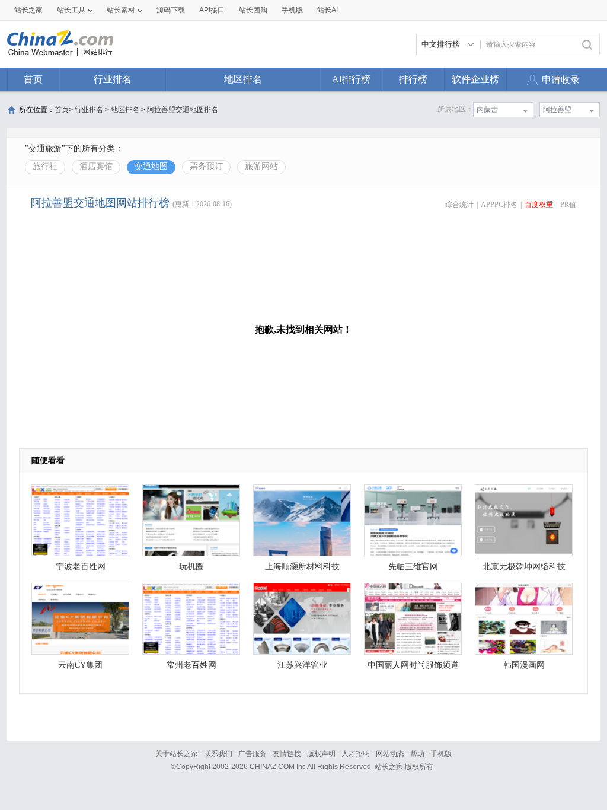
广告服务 (252, 754)
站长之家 (28, 10)
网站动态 (390, 754)
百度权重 (539, 204)
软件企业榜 (475, 79)
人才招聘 (355, 754)
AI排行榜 (351, 79)
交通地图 (151, 166)
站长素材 (121, 10)
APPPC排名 (499, 204)
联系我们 (218, 754)
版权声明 (321, 754)
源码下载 (170, 10)
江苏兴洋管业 (302, 665)
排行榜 (413, 79)
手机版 (441, 754)
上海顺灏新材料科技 (302, 566)
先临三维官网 (413, 566)
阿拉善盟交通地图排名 (182, 110)
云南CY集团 (80, 665)
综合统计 (459, 204)
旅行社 (45, 166)
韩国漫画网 (524, 665)
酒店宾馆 (96, 166)
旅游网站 (261, 166)
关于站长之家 (176, 754)
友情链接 (287, 754)
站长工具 (71, 10)
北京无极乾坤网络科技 (524, 566)
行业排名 (113, 79)
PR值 (568, 204)
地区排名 (243, 79)
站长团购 (253, 10)
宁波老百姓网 (81, 566)
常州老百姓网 (191, 665)
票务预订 (206, 166)
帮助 (417, 754)
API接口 (212, 10)
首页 (33, 79)
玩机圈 (191, 566)
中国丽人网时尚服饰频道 (413, 665)
